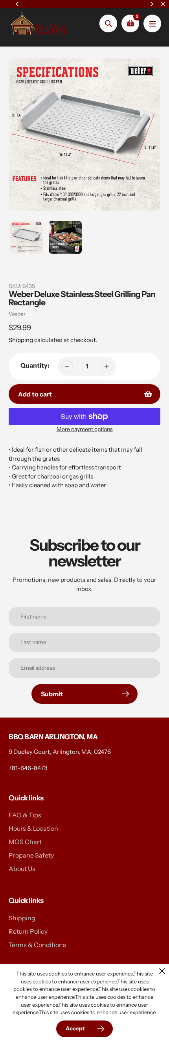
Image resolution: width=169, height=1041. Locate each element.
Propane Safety (31, 855)
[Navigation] (152, 23)
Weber (17, 314)
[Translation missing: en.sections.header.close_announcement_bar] (163, 4)
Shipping (21, 340)
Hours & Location (33, 828)
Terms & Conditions (37, 945)
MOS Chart (25, 842)
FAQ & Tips (25, 815)
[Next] (151, 4)
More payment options (85, 429)
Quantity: (35, 365)
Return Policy (28, 931)
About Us (22, 869)
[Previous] (18, 4)
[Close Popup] (162, 971)
